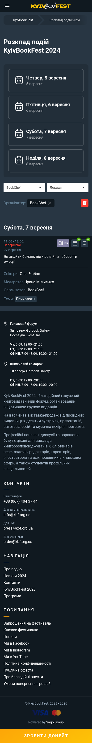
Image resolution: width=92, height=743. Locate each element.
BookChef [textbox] (13, 187)
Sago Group (55, 722)
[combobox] (24, 187)
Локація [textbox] (56, 187)
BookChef (36, 290)
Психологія (26, 299)
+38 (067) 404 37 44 (21, 501)
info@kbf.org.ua (17, 515)
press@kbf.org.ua (18, 528)
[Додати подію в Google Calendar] (75, 243)
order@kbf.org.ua (18, 542)
